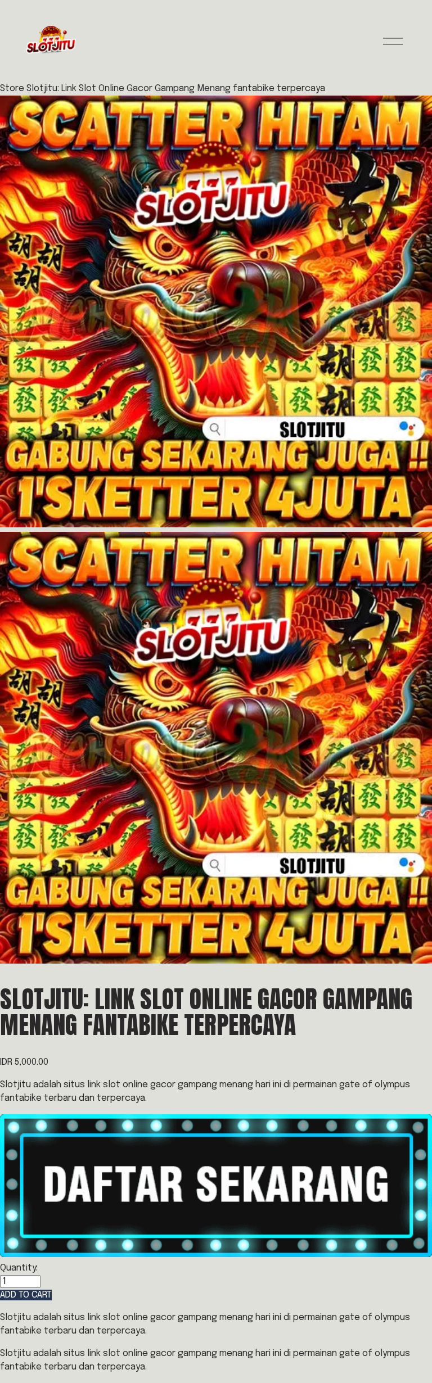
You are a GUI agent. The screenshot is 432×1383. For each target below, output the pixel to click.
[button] (26, 1295)
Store (12, 88)
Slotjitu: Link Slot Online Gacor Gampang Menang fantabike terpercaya (175, 88)
